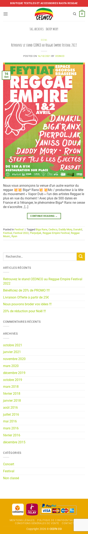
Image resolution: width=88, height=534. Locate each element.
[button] (5, 14)
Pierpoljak (35, 232)
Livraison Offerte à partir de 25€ (26, 297)
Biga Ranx (41, 229)
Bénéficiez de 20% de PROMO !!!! (26, 290)
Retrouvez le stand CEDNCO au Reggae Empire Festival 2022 (44, 45)
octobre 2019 (12, 380)
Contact (68, 523)
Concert (8, 464)
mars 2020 (11, 366)
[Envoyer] (81, 257)
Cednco (53, 229)
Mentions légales (22, 520)
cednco (60, 56)
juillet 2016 (11, 414)
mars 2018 (11, 387)
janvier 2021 (12, 352)
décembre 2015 (14, 442)
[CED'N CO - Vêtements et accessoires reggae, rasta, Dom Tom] (44, 14)
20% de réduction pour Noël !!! (24, 311)
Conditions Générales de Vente (37, 523)
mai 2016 (10, 421)
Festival (44, 40)
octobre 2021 (12, 345)
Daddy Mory (65, 229)
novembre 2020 (14, 359)
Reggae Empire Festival (56, 232)
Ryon (14, 236)
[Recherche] (74, 14)
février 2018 (11, 394)
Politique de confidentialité (57, 520)
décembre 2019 (14, 373)
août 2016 (10, 407)
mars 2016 (11, 428)
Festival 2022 (21, 232)
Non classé (11, 478)
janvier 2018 (12, 401)
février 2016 (11, 435)
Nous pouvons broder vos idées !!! (27, 304)
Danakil (77, 229)
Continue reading (44, 216)
